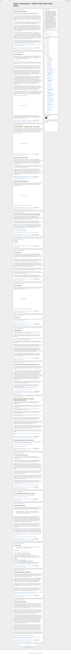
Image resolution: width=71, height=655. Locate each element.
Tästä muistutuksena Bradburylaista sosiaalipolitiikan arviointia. (23, 389)
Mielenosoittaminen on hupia (21, 157)
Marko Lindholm (21, 637)
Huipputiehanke (18, 330)
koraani (22, 536)
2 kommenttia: (29, 176)
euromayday (19, 121)
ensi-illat (30, 593)
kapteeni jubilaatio (17, 155)
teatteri (22, 155)
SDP (17, 44)
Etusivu (28, 644)
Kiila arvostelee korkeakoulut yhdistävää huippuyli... (50, 93)
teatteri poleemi (25, 155)
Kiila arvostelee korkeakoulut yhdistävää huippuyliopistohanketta (24, 399)
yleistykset (29, 484)
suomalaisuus (22, 484)
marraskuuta (49, 59)
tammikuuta (49, 110)
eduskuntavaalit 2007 (21, 49)
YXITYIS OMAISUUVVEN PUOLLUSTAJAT (24, 493)
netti (21, 500)
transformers (18, 592)
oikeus (20, 536)
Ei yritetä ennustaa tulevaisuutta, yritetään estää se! (26, 364)
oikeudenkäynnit (23, 540)
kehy (23, 392)
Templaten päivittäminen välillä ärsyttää (23, 440)
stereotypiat (32, 484)
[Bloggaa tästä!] (36, 47)
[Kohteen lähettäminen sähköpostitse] (35, 47)
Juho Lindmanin (16, 319)
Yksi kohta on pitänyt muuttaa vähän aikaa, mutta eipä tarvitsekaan (23, 444)
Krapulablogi (15, 554)
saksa (29, 540)
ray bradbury (36, 392)
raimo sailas (23, 437)
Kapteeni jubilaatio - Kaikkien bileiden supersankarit (27, 126)
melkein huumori (35, 177)
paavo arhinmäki (17, 449)
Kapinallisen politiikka (17, 562)
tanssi (25, 312)
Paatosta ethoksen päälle (20, 601)
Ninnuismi (15, 561)
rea (31, 121)
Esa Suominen (16, 40)
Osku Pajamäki (33, 44)
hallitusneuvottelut (19, 392)
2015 (47, 46)
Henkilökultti (28, 321)
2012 (47, 50)
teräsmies (22, 308)
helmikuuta (49, 109)
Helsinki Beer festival (24, 592)
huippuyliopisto (19, 433)
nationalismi (19, 488)
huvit (25, 177)
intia (18, 312)
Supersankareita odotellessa (21, 181)
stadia (26, 641)
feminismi (16, 540)
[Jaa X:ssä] (37, 47)
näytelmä (17, 637)
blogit (17, 321)
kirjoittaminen (21, 280)
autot (32, 536)
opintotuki (28, 392)
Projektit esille (17, 545)
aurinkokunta (18, 232)
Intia (20, 308)
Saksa (18, 536)
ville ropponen (29, 437)
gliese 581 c (22, 232)
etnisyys (16, 488)
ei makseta (19, 641)
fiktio (16, 280)
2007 (16, 121)
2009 (47, 54)
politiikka (29, 121)
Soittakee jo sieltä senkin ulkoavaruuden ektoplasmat (27, 214)
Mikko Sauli (15, 32)
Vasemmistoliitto (19, 446)
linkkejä (26, 325)
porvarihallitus (32, 392)
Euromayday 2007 (18, 54)
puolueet (23, 45)
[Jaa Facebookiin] (37, 47)
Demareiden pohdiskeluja (20, 11)
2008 (47, 55)
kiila (21, 433)
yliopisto (22, 359)
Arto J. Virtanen (38, 44)
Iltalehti (15, 507)
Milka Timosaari (30, 637)
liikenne (30, 536)
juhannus (37, 592)
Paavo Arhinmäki (24, 446)
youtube (25, 205)
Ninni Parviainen (25, 637)
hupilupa (23, 177)
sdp (27, 49)
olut (31, 593)
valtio (19, 393)
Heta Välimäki (16, 15)
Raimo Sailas (38, 433)
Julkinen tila (17, 317)
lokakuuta (48, 60)
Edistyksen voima (16, 557)
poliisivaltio (23, 178)
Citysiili (16, 241)
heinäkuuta (49, 64)
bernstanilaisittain (18, 18)
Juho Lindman (21, 321)
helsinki (24, 593)
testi (19, 247)
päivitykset (21, 449)
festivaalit (34, 593)
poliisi (20, 178)
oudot (23, 312)
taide (28, 641)
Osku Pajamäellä (16, 25)
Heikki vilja (23, 641)
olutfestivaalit (23, 583)
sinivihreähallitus (16, 393)
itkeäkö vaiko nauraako (29, 177)
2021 (47, 39)
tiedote (24, 433)
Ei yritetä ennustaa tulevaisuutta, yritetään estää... (51, 90)
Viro (17, 484)
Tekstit (47, 33)
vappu (34, 592)
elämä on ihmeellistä (18, 177)
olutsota (19, 593)
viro (26, 488)
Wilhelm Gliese (24, 227)
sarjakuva (16, 247)
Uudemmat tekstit (17, 644)
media (21, 45)
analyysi (16, 49)
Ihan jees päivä (17, 252)
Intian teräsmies (18, 285)
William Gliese (29, 232)
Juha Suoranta (16, 555)
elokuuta (48, 63)
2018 (47, 42)
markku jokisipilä (23, 121)
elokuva (18, 308)
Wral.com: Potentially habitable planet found (20, 229)
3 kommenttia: (29, 234)
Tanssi (28, 308)
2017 (47, 43)
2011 (47, 51)
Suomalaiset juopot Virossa (21, 455)
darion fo (16, 641)
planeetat (36, 232)
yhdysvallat (26, 593)
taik (25, 433)
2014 (47, 47)
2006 (47, 112)
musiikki (31, 308)
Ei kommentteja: (29, 120)
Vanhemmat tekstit (39, 644)
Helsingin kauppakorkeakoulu (32, 433)
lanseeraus (31, 592)
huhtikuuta (49, 68)
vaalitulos (31, 49)
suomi (19, 484)
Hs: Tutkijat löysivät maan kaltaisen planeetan (20, 230)
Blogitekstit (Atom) (28, 647)
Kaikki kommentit (49, 34)
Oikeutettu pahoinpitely (19, 505)
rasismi (23, 488)
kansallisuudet (37, 484)
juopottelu (26, 484)
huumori (18, 280)
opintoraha (25, 392)
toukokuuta (49, 67)
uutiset (25, 232)
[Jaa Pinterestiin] (38, 47)
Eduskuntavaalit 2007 (17, 45)
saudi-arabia (27, 536)
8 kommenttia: (29, 565)
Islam (24, 536)
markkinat (28, 592)
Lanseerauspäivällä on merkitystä (22, 572)
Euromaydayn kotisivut (17, 60)
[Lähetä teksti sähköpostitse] (33, 120)
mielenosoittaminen (16, 178)
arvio (14, 637)
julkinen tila (22, 325)
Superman (25, 308)
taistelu (33, 121)
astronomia (32, 232)
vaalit (29, 49)
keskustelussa (22, 224)
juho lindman (19, 325)
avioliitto (35, 536)
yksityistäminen (34, 437)
